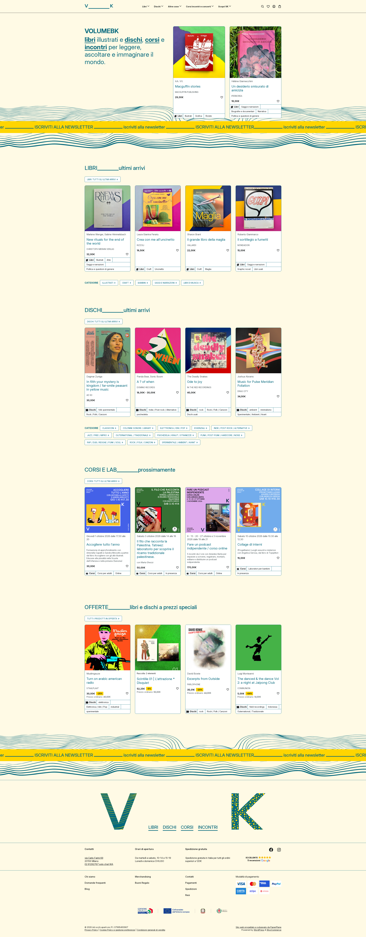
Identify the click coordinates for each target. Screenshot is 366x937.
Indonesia (272, 707)
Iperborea (236, 96)
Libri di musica (191, 283)
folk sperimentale (107, 410)
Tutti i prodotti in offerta (102, 618)
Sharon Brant (194, 234)
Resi (187, 895)
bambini (142, 283)
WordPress (259, 930)
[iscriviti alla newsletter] (183, 127)
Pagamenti (191, 882)
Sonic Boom (156, 376)
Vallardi (191, 245)
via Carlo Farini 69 (94, 857)
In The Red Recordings (199, 387)
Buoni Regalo (142, 882)
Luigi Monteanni (245, 673)
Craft (149, 269)
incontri (96, 47)
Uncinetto (159, 269)
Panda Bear (143, 376)
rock (201, 410)
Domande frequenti (95, 882)
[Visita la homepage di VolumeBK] (99, 6)
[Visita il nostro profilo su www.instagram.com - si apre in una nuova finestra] (279, 849)
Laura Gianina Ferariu (148, 234)
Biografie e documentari (242, 111)
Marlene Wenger (94, 234)
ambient (253, 410)
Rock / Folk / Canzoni (96, 414)
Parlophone (193, 684)
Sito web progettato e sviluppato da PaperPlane (258, 927)
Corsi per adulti (105, 573)
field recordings (256, 707)
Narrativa (262, 111)
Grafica (198, 116)
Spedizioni (191, 889)
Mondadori (243, 245)
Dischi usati (192, 414)
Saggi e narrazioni (249, 107)
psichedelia (142, 414)
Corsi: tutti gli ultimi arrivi (102, 481)
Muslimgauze (93, 673)
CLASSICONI (108, 428)
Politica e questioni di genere (245, 116)
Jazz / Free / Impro (97, 435)
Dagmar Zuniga (94, 376)
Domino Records (146, 387)
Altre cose (173, 6)
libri (90, 39)
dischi (133, 39)
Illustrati (188, 116)
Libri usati (258, 269)
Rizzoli (140, 245)
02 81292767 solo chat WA (99, 864)
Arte (109, 260)
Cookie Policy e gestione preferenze (117, 930)
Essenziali (199, 428)
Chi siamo (90, 876)
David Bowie (193, 673)
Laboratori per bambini (259, 568)
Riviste (209, 116)
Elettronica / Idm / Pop (172, 428)
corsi (152, 39)
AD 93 (89, 395)
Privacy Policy (91, 930)
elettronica (104, 702)
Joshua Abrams (245, 376)
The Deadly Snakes (197, 376)
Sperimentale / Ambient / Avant (251, 414)
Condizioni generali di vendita (151, 930)
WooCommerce (274, 930)
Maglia (208, 269)
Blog (87, 889)
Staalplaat (92, 688)
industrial (115, 707)
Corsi (187, 827)
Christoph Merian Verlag (100, 249)
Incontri (208, 827)
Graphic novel (244, 269)
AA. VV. (179, 81)
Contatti (189, 876)
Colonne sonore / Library (137, 428)
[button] (221, 97)
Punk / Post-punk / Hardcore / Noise (220, 435)
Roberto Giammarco (247, 234)
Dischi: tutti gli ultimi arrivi (102, 321)
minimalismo (265, 410)
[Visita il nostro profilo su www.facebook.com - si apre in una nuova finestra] (271, 849)
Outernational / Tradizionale (132, 435)
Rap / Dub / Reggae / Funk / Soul (104, 442)
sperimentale (92, 711)
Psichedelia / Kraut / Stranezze (174, 435)
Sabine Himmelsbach (115, 234)
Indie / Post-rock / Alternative (162, 410)
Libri (144, 6)
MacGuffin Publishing (186, 92)
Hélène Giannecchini (242, 81)
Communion (243, 688)
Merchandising (143, 876)
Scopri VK (223, 6)
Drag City (242, 391)
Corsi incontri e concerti (198, 6)
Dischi (157, 6)
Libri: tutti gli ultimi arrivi (101, 179)
